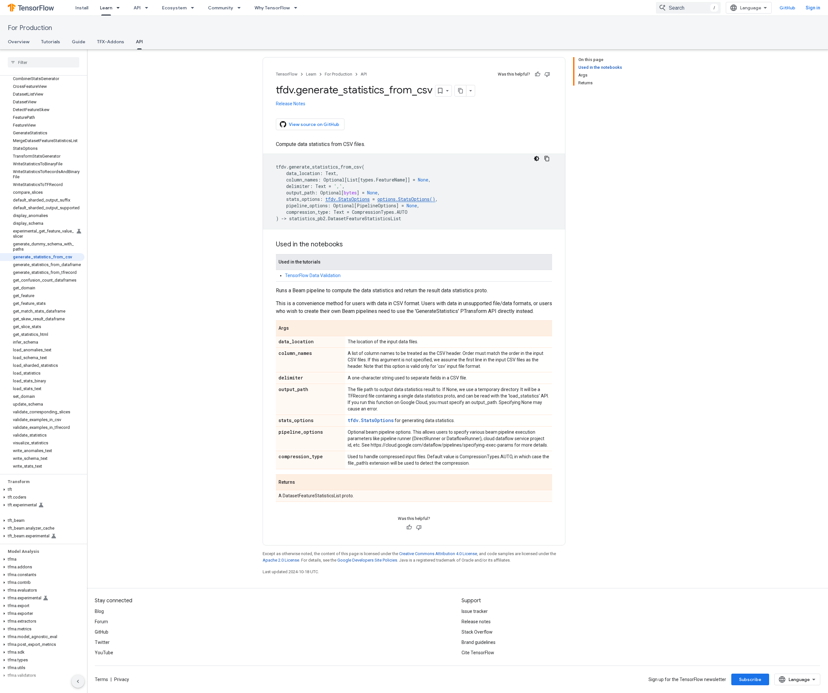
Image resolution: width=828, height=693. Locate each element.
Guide (78, 42)
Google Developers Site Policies (367, 560)
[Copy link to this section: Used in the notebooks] (349, 245)
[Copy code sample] (547, 158)
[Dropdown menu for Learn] (120, 8)
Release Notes (290, 103)
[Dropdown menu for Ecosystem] (194, 8)
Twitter (102, 642)
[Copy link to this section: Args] (295, 329)
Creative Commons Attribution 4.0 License (438, 553)
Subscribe (750, 679)
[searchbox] (43, 62)
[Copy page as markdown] (460, 90)
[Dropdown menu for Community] (241, 8)
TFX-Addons (110, 42)
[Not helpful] (547, 74)
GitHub (787, 8)
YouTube (104, 652)
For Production (30, 28)
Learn (106, 8)
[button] (42, 489)
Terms (101, 679)
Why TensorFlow (272, 8)
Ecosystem (174, 8)
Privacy (121, 679)
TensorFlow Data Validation (313, 275)
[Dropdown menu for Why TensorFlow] (297, 8)
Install (81, 8)
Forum (101, 621)
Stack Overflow (477, 632)
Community (220, 8)
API (137, 8)
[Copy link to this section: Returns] (301, 483)
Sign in (813, 7)
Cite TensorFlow (478, 652)
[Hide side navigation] (77, 681)
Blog (99, 611)
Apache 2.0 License (281, 560)
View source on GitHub (314, 124)
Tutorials (50, 42)
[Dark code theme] (536, 158)
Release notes (476, 621)
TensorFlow (287, 74)
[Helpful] (537, 74)
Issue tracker (475, 611)
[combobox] (688, 8)
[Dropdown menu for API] (148, 8)
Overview (18, 42)
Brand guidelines (479, 642)
